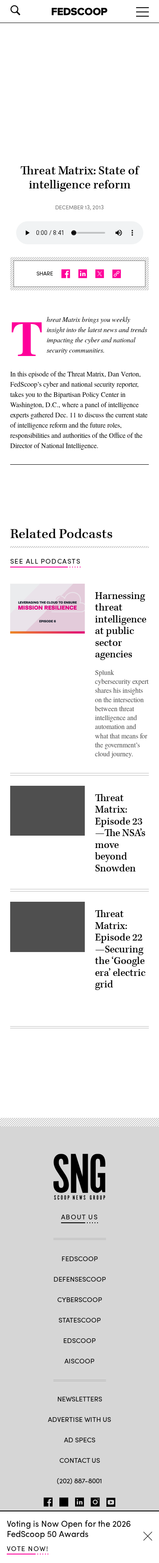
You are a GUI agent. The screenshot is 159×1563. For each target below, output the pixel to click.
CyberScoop (79, 1299)
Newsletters (79, 1398)
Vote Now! (27, 1548)
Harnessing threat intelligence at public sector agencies (120, 625)
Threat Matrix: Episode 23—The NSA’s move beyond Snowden (120, 833)
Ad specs (79, 1439)
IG (95, 1500)
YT (111, 1500)
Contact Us (79, 1460)
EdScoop (79, 1340)
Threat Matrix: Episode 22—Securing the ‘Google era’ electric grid (120, 949)
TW (64, 1500)
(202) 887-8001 (79, 1480)
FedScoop (79, 1258)
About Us (79, 1217)
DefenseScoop (79, 1278)
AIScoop (79, 1360)
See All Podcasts (45, 560)
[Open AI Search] (27, 10)
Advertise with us (79, 1419)
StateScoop (80, 1319)
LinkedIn (79, 1500)
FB (48, 1500)
